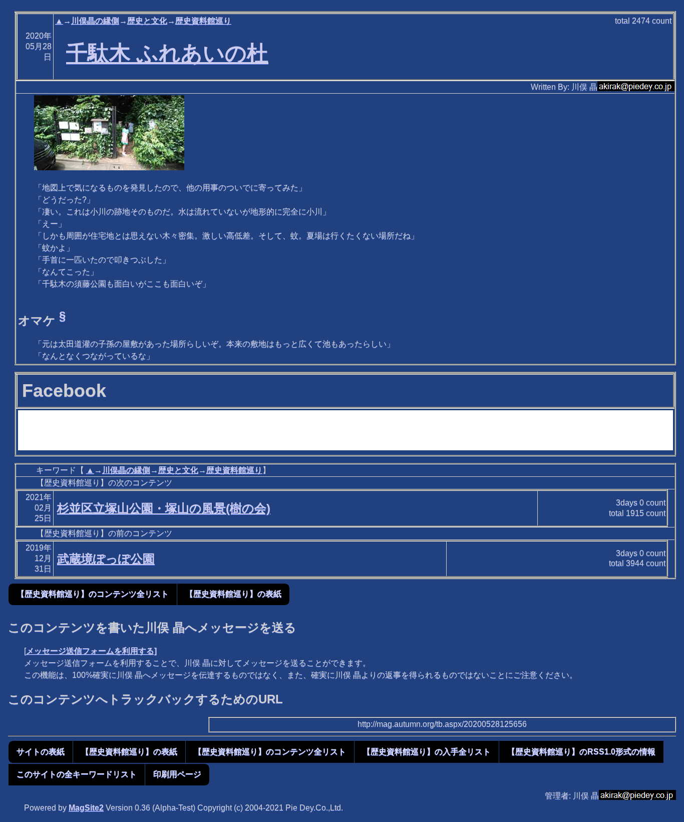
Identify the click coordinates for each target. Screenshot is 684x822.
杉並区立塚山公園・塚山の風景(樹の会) (163, 508)
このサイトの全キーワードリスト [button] (77, 774)
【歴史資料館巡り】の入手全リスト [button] (427, 751)
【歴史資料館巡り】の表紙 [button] (233, 594)
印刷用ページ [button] (177, 774)
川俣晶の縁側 (95, 21)
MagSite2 (86, 807)
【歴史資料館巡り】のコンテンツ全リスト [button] (93, 594)
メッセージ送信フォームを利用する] (91, 651)
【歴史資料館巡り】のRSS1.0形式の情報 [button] (581, 751)
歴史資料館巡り (203, 21)
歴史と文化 (147, 21)
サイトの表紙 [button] (41, 751)
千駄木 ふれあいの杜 (167, 53)
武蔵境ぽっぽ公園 (106, 559)
